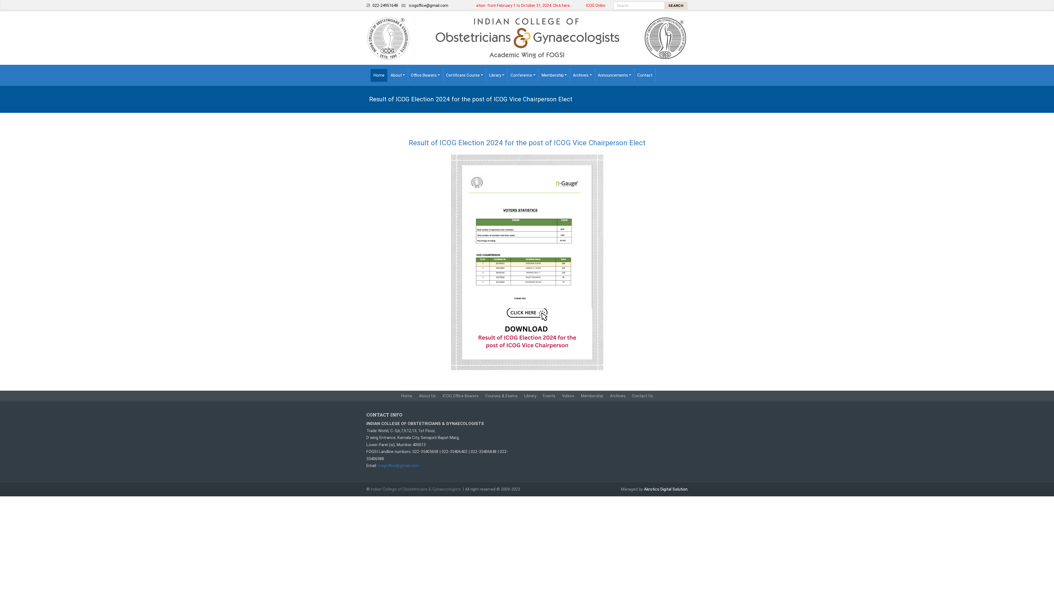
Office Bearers (424, 75)
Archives (580, 75)
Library (495, 75)
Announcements (613, 75)
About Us (427, 395)
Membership (553, 75)
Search (675, 6)
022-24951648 (385, 5)
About (396, 75)
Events (549, 395)
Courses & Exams (501, 395)
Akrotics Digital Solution (666, 489)
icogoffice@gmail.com (428, 5)
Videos (568, 395)
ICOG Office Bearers (460, 395)
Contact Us (642, 395)
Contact (644, 75)
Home (379, 75)
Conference (521, 75)
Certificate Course (463, 75)
